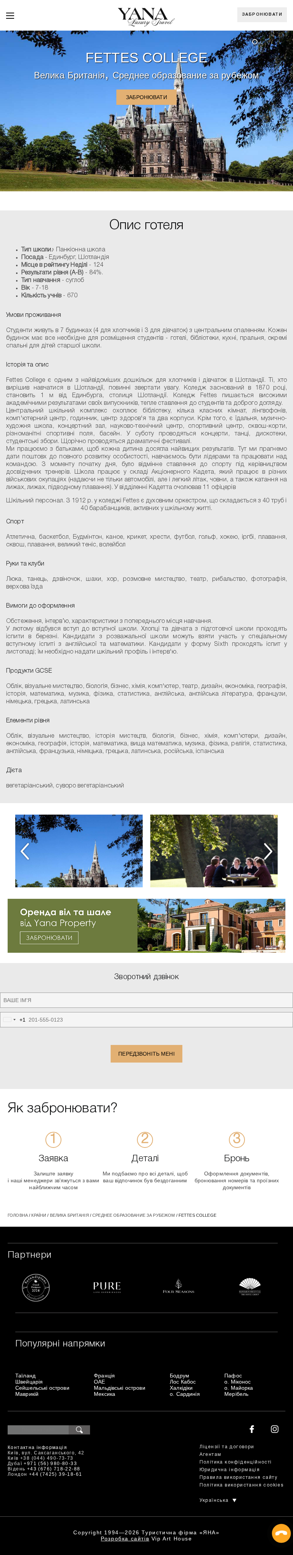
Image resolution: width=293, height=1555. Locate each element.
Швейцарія (29, 1382)
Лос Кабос (183, 1382)
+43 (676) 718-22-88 (53, 1469)
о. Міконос (237, 1382)
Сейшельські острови (42, 1388)
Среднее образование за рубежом (186, 75)
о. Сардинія (185, 1394)
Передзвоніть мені (146, 1054)
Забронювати (262, 14)
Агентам (211, 1454)
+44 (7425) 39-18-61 (55, 1474)
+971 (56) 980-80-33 (50, 1463)
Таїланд (25, 1375)
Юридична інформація (230, 1470)
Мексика (104, 1394)
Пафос (233, 1375)
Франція (104, 1375)
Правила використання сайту (238, 1477)
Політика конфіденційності (236, 1462)
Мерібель (236, 1394)
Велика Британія (69, 75)
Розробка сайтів (125, 1538)
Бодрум (179, 1375)
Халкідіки (181, 1388)
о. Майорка (238, 1388)
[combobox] (13, 1019)
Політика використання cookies (242, 1485)
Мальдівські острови (119, 1388)
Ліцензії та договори (227, 1447)
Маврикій (27, 1394)
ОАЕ (99, 1382)
